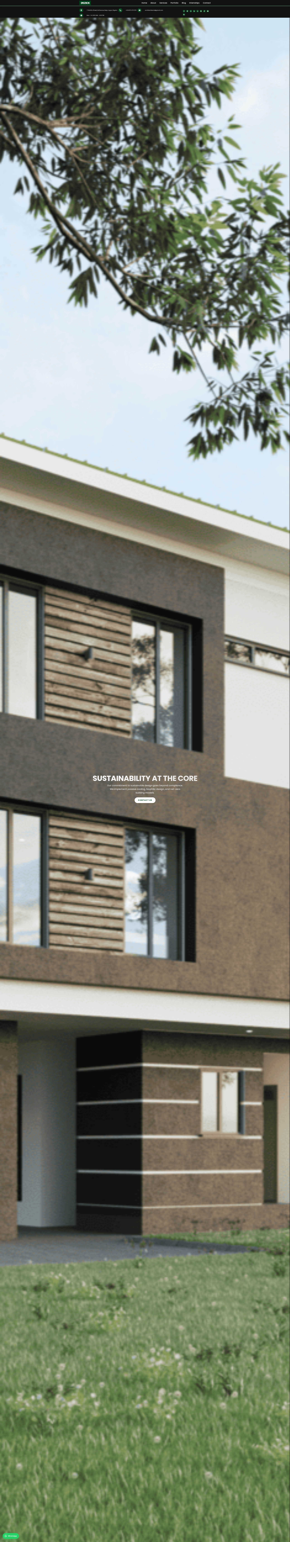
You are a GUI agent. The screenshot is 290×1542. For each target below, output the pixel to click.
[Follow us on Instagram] (191, 11)
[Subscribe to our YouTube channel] (208, 11)
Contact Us (145, 800)
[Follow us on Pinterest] (201, 11)
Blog (184, 3)
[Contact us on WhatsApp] (197, 11)
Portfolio (174, 3)
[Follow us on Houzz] (184, 14)
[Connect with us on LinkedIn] (194, 11)
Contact (207, 3)
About (153, 3)
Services (163, 3)
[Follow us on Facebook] (184, 11)
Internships (194, 3)
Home (144, 3)
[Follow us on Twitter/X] (187, 11)
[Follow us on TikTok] (204, 11)
